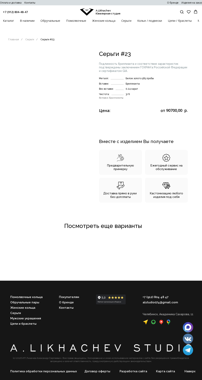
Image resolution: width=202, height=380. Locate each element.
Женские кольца (103, 21)
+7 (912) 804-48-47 (15, 12)
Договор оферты (97, 371)
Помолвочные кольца (26, 297)
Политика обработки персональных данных (43, 371)
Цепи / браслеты (180, 21)
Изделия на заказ (191, 2)
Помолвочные (76, 21)
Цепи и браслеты (23, 323)
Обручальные (50, 21)
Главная (13, 39)
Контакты (29, 2)
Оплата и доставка (11, 2)
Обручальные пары (24, 302)
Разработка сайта (133, 371)
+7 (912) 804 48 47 (155, 297)
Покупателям (69, 297)
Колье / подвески (149, 21)
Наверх (189, 371)
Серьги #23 (47, 39)
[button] (182, 12)
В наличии (27, 21)
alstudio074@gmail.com (160, 302)
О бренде (173, 2)
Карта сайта (165, 371)
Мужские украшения (25, 318)
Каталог (8, 21)
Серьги (126, 21)
